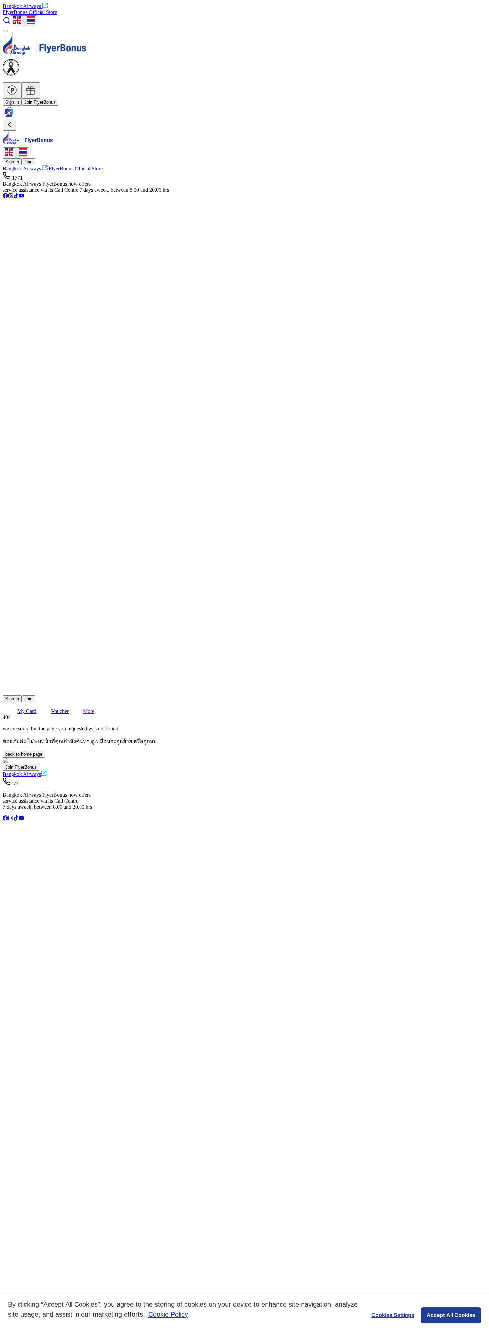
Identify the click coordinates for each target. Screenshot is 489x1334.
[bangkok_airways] (244, 682)
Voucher (60, 711)
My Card (26, 711)
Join (28, 161)
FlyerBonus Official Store (30, 12)
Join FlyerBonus (40, 102)
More (88, 711)
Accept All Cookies (451, 1315)
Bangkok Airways (22, 6)
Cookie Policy (168, 1314)
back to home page (23, 754)
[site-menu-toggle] (5, 31)
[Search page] (7, 22)
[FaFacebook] (5, 196)
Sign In (12, 102)
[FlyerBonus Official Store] (9, 116)
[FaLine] (7, 692)
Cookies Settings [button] (392, 1315)
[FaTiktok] (16, 196)
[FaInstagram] (10, 196)
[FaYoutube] (21, 196)
